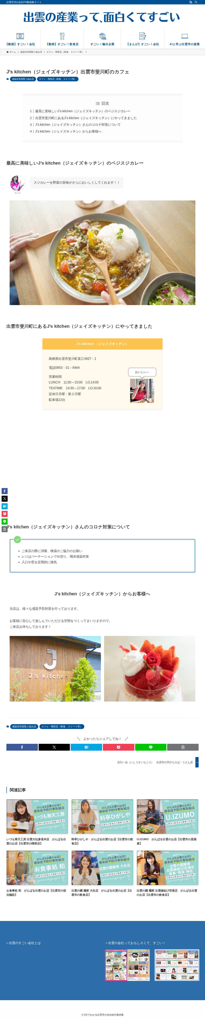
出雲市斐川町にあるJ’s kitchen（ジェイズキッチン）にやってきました (86, 118)
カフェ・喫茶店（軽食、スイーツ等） (57, 79)
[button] (22, 747)
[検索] (196, 2)
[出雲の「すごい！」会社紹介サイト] (102, 17)
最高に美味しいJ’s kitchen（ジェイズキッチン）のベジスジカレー (82, 111)
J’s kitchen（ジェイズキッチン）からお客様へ (68, 131)
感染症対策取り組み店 (23, 79)
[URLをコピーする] (183, 747)
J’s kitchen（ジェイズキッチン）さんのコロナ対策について (78, 124)
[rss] (190, 2)
